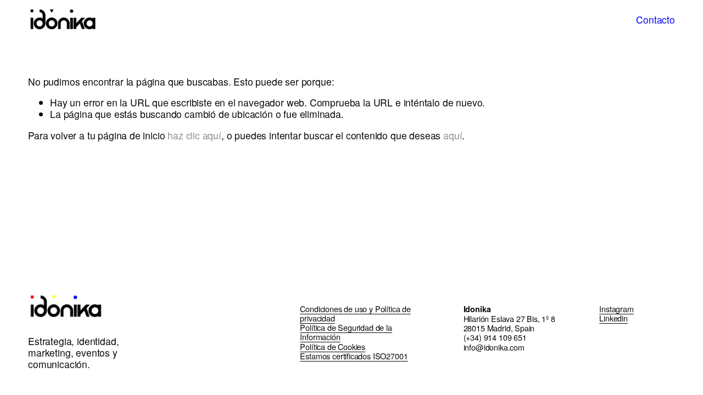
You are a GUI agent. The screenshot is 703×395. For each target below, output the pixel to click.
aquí (452, 135)
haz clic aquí (194, 135)
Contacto (655, 19)
